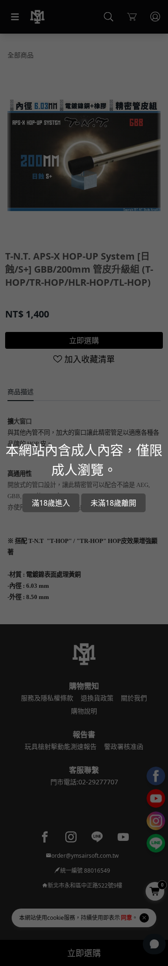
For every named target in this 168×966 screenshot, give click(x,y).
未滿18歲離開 (113, 503)
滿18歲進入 (51, 503)
